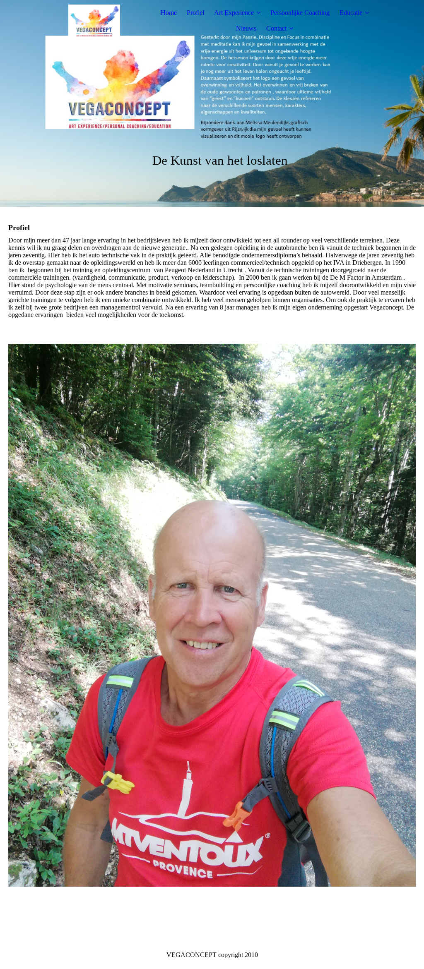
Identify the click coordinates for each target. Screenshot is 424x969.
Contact (276, 28)
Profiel (195, 12)
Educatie (351, 12)
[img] (94, 20)
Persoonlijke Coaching (300, 12)
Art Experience (234, 12)
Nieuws (246, 28)
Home (169, 12)
